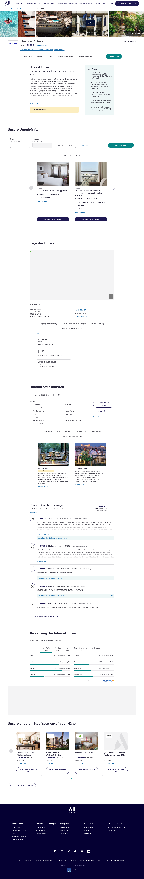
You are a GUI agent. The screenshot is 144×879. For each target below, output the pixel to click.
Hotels (7, 9)
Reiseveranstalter (41, 833)
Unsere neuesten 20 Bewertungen (43, 616)
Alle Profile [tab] (46, 649)
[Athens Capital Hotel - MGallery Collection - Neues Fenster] (57, 741)
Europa (13, 9)
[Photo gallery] (72, 24)
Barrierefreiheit (97, 417)
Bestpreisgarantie (130, 41)
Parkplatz (99, 411)
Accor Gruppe (16, 827)
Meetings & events (41, 830)
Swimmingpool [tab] (81, 432)
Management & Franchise (20, 830)
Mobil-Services (88, 827)
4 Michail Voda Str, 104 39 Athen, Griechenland (36, 50)
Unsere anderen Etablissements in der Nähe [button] (42, 723)
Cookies (73, 860)
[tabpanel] (72, 193)
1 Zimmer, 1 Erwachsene (64, 145)
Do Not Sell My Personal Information (115, 860)
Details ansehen (43, 486)
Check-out (37, 140)
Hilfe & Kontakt (112, 830)
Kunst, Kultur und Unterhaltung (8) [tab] (74, 324)
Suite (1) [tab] (78, 155)
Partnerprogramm (17, 840)
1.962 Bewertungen (41, 45)
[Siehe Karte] (72, 275)
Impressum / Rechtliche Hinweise (90, 860)
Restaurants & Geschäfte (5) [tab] (72, 328)
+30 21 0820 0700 (81, 310)
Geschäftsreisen (41, 827)
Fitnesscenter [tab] (95, 432)
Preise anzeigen (114, 56)
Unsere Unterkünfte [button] (23, 129)
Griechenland (21, 9)
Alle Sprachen (64, 833)
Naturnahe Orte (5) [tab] (97, 324)
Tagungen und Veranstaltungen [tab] (72, 436)
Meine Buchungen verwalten (116, 827)
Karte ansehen (59, 50)
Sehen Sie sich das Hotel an (28, 770)
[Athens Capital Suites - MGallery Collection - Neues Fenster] (28, 741)
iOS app (86, 830)
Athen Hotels (31, 9)
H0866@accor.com (81, 316)
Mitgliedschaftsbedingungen (44, 860)
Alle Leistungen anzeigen (103, 404)
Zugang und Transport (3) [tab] (49, 324)
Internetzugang (64, 827)
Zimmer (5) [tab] (67, 155)
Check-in (15, 140)
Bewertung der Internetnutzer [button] (53, 633)
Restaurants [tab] (48, 432)
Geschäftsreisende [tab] (80, 649)
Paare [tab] (67, 649)
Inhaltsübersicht (65, 830)
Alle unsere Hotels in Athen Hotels (21, 785)
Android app (87, 833)
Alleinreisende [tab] (96, 649)
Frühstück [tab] (67, 432)
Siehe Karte (22, 763)
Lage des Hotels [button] (42, 243)
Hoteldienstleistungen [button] (47, 387)
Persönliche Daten (62, 860)
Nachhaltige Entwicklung (19, 836)
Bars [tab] (58, 432)
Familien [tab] (58, 649)
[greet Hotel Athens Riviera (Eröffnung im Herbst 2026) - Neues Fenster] (116, 741)
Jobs (13, 833)
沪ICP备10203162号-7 (78, 865)
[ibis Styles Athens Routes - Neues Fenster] (86, 741)
